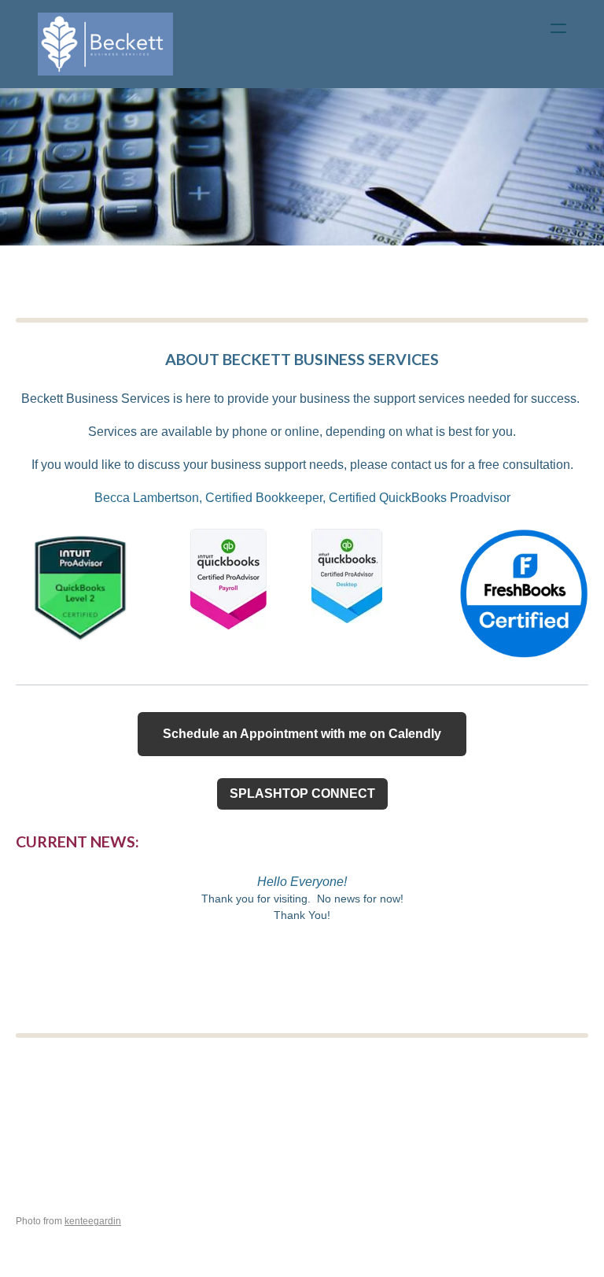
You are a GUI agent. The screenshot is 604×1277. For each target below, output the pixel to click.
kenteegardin (92, 1221)
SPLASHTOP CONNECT (302, 793)
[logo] (105, 44)
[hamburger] (558, 28)
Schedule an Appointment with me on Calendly (302, 733)
